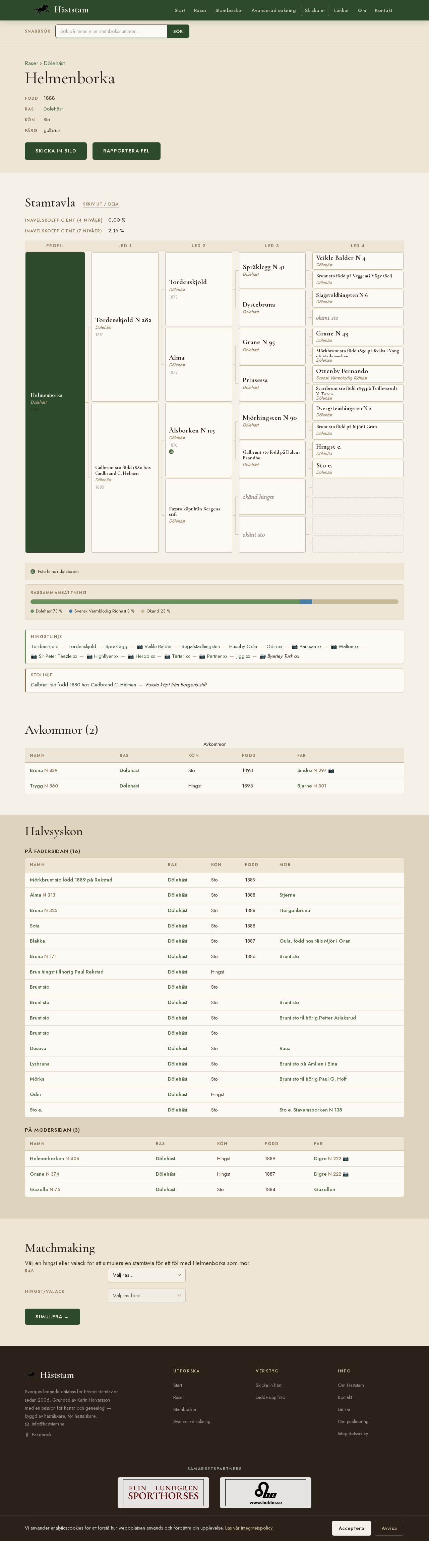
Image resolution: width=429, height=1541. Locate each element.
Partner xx (213, 656)
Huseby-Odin (243, 646)
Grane (44, 1174)
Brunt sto (289, 956)
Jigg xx (243, 656)
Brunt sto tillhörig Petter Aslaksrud (318, 1018)
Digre (327, 1158)
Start (180, 10)
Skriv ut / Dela (101, 204)
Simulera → (52, 1316)
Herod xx (141, 656)
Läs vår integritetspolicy (248, 1528)
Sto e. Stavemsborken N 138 (311, 1110)
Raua (285, 1048)
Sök (178, 31)
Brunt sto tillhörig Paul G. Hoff (313, 1079)
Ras (29, 1271)
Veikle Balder (154, 646)
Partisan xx (306, 646)
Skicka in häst (269, 1385)
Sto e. (36, 1110)
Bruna (44, 770)
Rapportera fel (126, 150)
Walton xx (345, 646)
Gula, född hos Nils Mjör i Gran (315, 941)
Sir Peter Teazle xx (54, 656)
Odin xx (274, 646)
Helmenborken (54, 1158)
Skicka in (315, 10)
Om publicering (353, 1421)
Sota (35, 926)
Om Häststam (351, 1385)
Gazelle (45, 1189)
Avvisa (389, 1528)
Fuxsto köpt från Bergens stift (176, 684)
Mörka (37, 1079)
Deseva (38, 1048)
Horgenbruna (295, 910)
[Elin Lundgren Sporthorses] (163, 1492)
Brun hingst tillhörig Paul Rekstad (67, 972)
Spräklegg (116, 646)
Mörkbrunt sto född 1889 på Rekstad (71, 879)
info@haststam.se (48, 1423)
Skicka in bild (56, 150)
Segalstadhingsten (201, 646)
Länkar (341, 10)
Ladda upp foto (270, 1397)
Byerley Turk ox (279, 656)
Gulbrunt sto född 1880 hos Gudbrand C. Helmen (83, 684)
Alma (42, 895)
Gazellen (324, 1189)
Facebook (41, 1434)
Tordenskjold (45, 646)
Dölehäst (54, 63)
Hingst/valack (45, 1291)
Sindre (312, 770)
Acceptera (351, 1528)
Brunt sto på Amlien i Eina (308, 1064)
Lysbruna (40, 1064)
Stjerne (288, 895)
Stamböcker (229, 10)
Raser (200, 10)
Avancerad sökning (274, 10)
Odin (35, 1094)
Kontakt (383, 10)
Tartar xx (177, 656)
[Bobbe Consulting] (265, 1492)
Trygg (44, 785)
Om (362, 10)
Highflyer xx (102, 656)
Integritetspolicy (353, 1433)
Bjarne (311, 785)
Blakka (37, 941)
